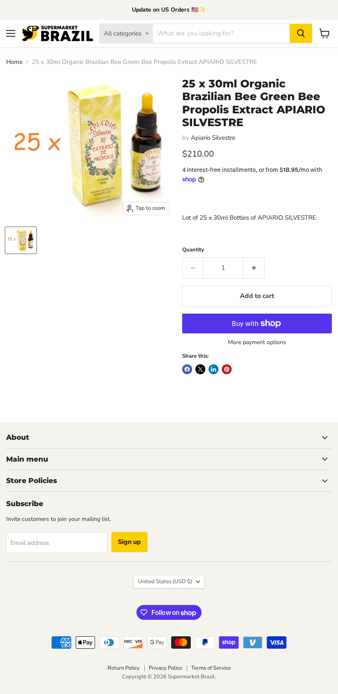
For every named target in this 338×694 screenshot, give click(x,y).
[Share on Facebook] (187, 369)
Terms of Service (211, 668)
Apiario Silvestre (213, 138)
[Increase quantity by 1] (254, 268)
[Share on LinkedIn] (213, 369)
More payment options (257, 342)
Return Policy (124, 668)
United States (165, 581)
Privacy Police (165, 668)
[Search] (301, 33)
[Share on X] (200, 369)
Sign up (129, 541)
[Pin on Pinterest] (227, 369)
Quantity (193, 250)
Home (14, 62)
